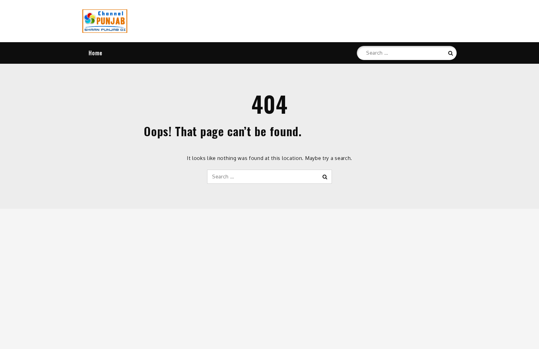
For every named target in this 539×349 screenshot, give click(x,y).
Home (95, 53)
